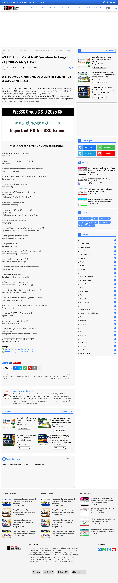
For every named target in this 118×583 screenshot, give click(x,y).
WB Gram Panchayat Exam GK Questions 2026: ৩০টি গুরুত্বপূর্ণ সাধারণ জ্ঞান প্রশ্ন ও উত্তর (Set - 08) (61, 421)
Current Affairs (41, 8)
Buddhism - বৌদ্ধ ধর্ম (97, 254)
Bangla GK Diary (21, 391)
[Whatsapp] (25, 368)
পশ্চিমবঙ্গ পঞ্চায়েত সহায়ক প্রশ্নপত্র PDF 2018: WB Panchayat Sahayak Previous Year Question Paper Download (62, 439)
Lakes (97, 306)
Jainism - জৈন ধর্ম (97, 302)
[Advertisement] (59, 29)
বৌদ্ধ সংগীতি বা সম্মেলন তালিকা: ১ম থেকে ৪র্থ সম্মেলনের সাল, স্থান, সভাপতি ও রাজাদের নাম (24, 511)
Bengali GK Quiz (97, 247)
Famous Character (97, 280)
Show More (109, 50)
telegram (88, 153)
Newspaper (97, 320)
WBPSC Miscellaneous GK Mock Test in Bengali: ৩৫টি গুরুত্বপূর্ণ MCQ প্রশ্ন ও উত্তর (24, 522)
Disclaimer (41, 2)
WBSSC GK (12, 51)
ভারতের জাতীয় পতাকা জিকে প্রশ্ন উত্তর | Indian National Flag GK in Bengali (26, 420)
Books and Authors (97, 251)
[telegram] (110, 2)
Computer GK (97, 258)
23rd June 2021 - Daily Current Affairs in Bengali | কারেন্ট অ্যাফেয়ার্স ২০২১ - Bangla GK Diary (101, 170)
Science (82, 8)
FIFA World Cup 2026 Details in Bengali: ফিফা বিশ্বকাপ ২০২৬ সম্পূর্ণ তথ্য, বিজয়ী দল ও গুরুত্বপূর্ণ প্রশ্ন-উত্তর (26, 439)
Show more (67, 411)
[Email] (34, 368)
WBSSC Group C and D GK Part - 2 (18, 352)
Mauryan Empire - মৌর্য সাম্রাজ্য (97, 313)
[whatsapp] (107, 2)
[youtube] (114, 2)
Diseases (97, 269)
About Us (7, 2)
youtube (108, 153)
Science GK (97, 342)
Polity (89, 8)
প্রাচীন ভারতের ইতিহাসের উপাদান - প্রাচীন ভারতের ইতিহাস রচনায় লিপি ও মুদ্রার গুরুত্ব (100, 190)
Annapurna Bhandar (97, 240)
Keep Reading (100, 67)
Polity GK (97, 328)
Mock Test (53, 8)
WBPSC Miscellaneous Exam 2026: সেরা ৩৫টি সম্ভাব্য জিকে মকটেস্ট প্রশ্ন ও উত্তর (25, 532)
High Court (97, 295)
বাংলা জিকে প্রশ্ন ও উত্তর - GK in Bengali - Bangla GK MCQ (100, 180)
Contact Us (18, 2)
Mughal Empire (97, 317)
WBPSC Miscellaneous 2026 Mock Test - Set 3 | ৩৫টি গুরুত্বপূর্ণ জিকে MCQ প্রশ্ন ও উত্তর (24, 501)
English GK (97, 273)
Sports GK (97, 346)
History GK (97, 298)
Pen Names (97, 324)
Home (26, 8)
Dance (97, 265)
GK (32, 8)
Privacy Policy (29, 2)
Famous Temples (97, 284)
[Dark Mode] (115, 8)
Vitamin (97, 350)
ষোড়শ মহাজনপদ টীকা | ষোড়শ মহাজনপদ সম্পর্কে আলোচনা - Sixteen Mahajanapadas (100, 200)
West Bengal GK (97, 353)
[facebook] (104, 2)
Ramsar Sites (97, 335)
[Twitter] (20, 368)
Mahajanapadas (97, 309)
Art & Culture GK (97, 243)
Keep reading (25, 428)
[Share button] (39, 368)
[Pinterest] (30, 368)
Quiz (97, 331)
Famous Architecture (97, 276)
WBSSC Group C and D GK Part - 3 (18, 349)
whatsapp (108, 147)
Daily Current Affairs (98, 262)
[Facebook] (15, 368)
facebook (88, 147)
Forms (97, 287)
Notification (98, 8)
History (63, 8)
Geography (72, 8)
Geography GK (97, 291)
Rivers (97, 339)
